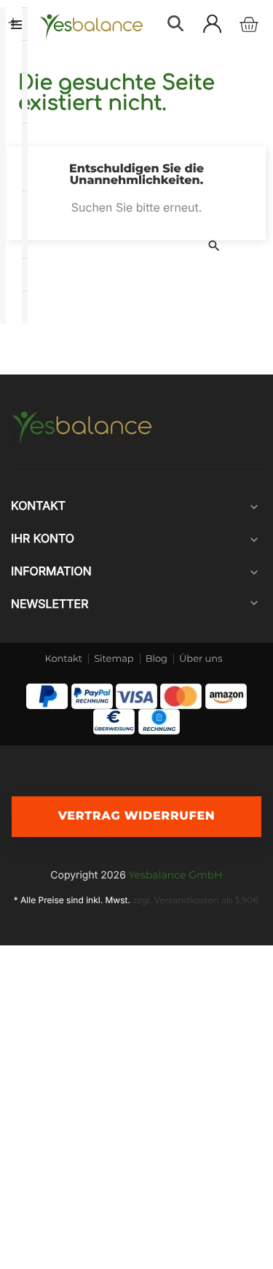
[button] (175, 23)
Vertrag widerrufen (136, 816)
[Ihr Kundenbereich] (212, 23)
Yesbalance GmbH (176, 874)
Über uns (200, 659)
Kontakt (64, 659)
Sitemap (114, 659)
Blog (156, 659)
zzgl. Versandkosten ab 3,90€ (195, 900)
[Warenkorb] (249, 24)
